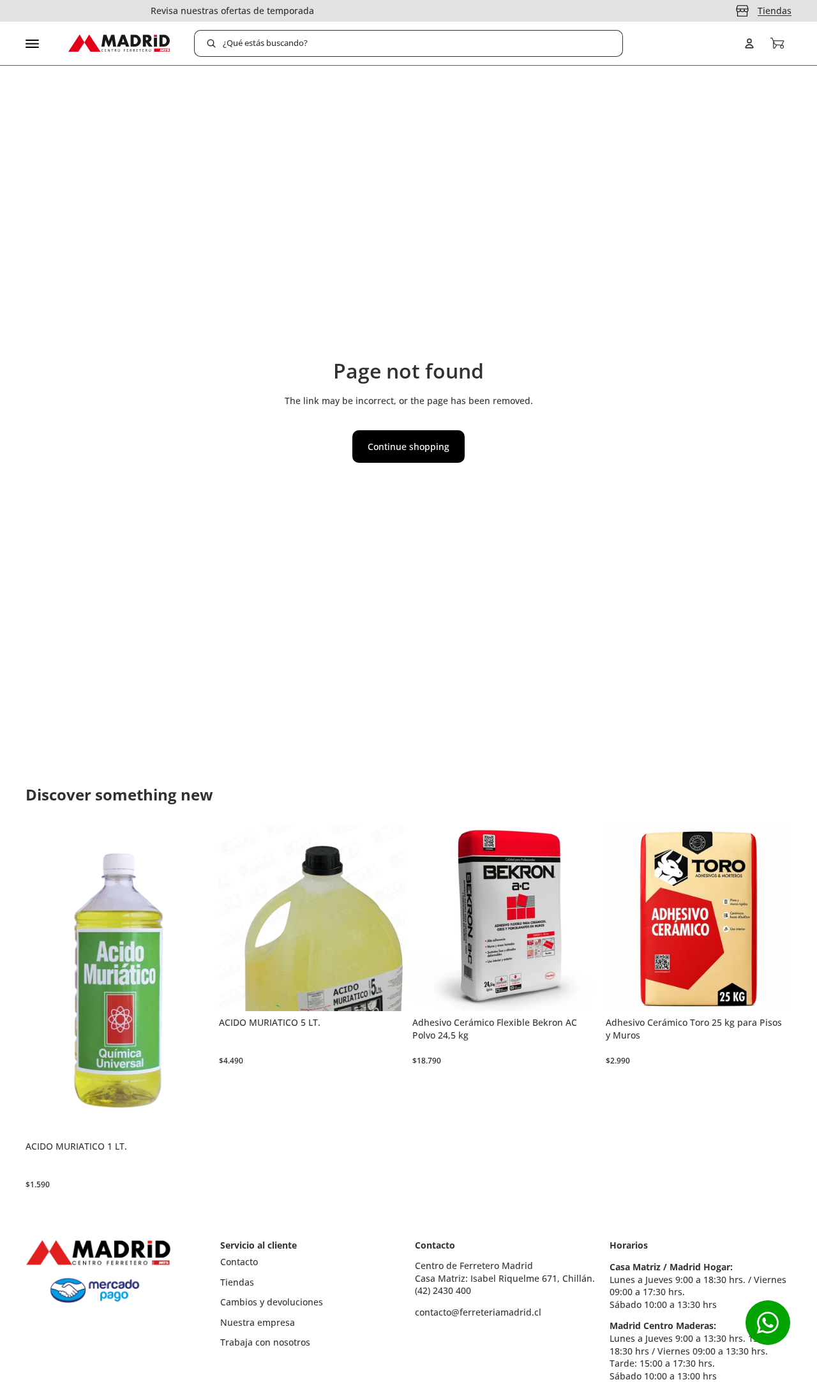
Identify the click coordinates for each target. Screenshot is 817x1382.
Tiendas (774, 10)
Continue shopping (408, 446)
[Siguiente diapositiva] (579, 919)
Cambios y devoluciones (271, 1302)
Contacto (239, 1262)
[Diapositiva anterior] (431, 919)
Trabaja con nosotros (265, 1342)
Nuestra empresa (257, 1322)
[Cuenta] (749, 43)
